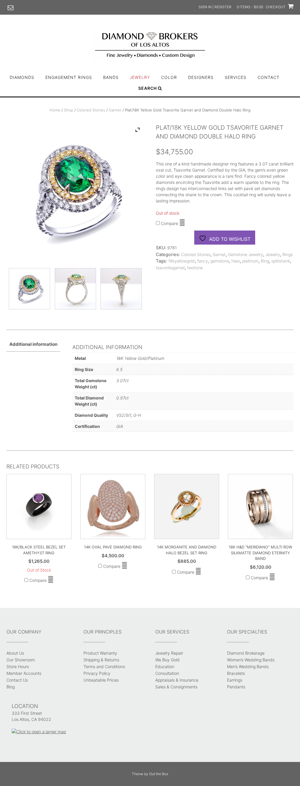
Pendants (236, 686)
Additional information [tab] (33, 344)
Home (55, 110)
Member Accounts (23, 673)
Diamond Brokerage (246, 653)
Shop (68, 110)
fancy (202, 260)
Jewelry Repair (169, 653)
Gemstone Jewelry (245, 254)
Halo (235, 260)
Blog (10, 686)
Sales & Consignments (176, 686)
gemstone (219, 260)
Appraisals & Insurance (176, 679)
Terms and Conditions (104, 666)
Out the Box (158, 774)
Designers (201, 77)
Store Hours (17, 666)
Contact (268, 77)
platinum (250, 260)
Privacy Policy (96, 673)
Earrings (234, 679)
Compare (169, 223)
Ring (265, 260)
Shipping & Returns (101, 659)
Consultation (167, 673)
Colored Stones (91, 110)
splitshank (280, 260)
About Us (15, 653)
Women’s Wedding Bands (251, 659)
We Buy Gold (167, 659)
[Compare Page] (182, 223)
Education (164, 666)
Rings (287, 254)
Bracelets (236, 673)
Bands (111, 77)
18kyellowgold (181, 260)
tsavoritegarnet (170, 267)
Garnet (115, 110)
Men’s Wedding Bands (248, 666)
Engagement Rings (68, 77)
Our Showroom (20, 659)
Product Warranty (100, 653)
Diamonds (22, 77)
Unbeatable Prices (101, 679)
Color (169, 77)
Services (235, 77)
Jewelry (140, 77)
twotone (195, 267)
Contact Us (17, 679)
